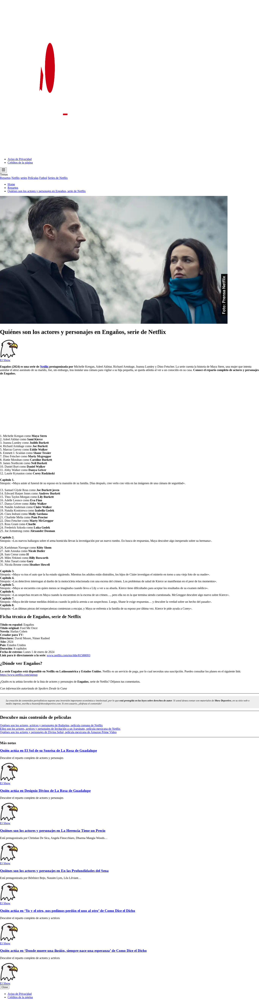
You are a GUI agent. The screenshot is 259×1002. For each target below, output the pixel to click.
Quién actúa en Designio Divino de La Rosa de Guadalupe (45, 791)
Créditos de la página (20, 162)
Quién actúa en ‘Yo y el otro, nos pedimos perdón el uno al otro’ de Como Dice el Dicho (67, 911)
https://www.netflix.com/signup (19, 674)
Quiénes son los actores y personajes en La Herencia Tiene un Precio (52, 831)
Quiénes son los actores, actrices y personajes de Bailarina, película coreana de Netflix (51, 725)
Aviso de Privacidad (20, 159)
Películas (33, 177)
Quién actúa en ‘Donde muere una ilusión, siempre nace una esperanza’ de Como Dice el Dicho (73, 951)
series (23, 177)
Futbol (43, 177)
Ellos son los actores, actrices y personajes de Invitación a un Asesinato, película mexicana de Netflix (60, 728)
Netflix (15, 177)
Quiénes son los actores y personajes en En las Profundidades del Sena (54, 871)
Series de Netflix (58, 177)
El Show (5, 360)
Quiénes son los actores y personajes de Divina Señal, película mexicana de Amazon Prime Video (58, 732)
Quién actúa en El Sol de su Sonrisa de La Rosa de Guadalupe (48, 750)
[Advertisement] (114, 404)
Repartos (5, 177)
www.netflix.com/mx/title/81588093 (68, 655)
